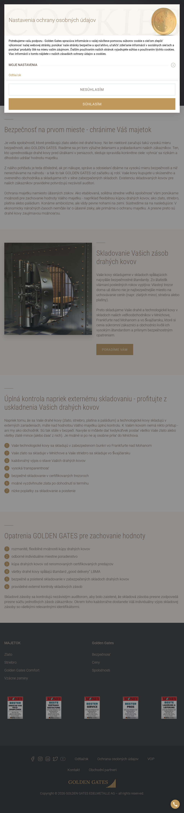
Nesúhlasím (92, 89)
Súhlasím (92, 104)
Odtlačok (15, 75)
